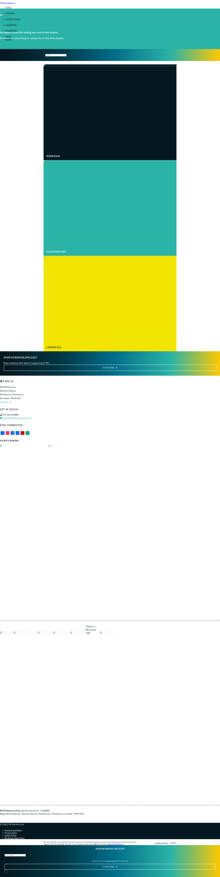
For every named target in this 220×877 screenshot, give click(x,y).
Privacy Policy (11, 833)
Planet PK (11, 31)
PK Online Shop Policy (15, 838)
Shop (8, 36)
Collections (13, 19)
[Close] (6, 871)
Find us (4, 401)
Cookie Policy (10, 835)
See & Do (10, 13)
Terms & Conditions (13, 830)
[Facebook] (2, 433)
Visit (8, 7)
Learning (11, 25)
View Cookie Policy (115, 844)
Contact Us (53, 347)
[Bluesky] (12, 433)
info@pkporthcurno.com (16, 417)
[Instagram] (7, 433)
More (9, 39)
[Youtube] (22, 433)
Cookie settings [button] (161, 843)
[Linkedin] (17, 433)
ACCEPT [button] (173, 843)
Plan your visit (56, 251)
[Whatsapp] (27, 433)
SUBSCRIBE (108, 368)
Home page (53, 156)
